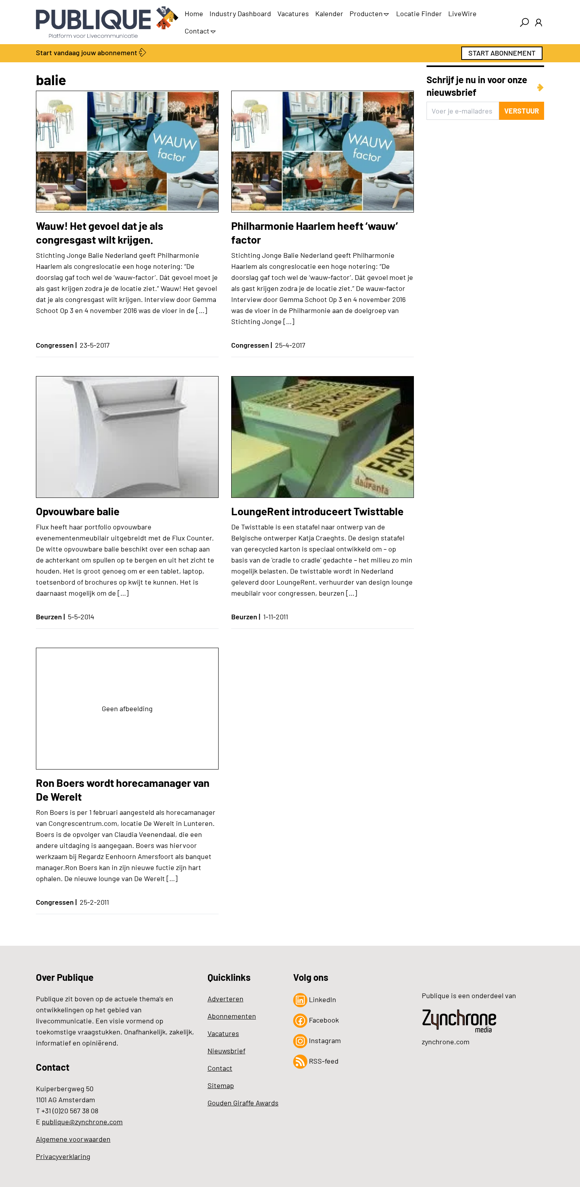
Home (194, 13)
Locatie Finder (419, 13)
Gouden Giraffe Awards (243, 1102)
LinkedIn (321, 999)
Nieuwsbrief (226, 1050)
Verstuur (521, 110)
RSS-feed (323, 1061)
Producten (366, 13)
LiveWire (462, 13)
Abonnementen (232, 1016)
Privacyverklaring (63, 1156)
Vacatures (293, 13)
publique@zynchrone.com (82, 1121)
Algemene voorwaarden (73, 1139)
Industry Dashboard (240, 13)
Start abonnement (501, 52)
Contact (197, 30)
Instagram (324, 1040)
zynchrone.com (446, 1041)
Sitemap (221, 1085)
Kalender (329, 13)
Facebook (323, 1020)
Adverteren (225, 998)
